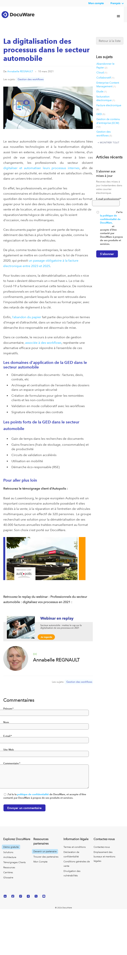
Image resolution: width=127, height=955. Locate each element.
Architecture (9, 861)
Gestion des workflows (31, 83)
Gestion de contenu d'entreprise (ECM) (108, 127)
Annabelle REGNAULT (20, 76)
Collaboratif (105, 82)
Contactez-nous (102, 851)
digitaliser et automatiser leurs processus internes (41, 173)
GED (100, 118)
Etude (101, 96)
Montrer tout (109, 147)
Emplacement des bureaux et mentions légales (104, 861)
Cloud (101, 77)
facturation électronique (105, 103)
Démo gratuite (11, 851)
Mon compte (96, 3)
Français (115, 3)
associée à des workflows (43, 347)
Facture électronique (108, 111)
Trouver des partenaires (45, 861)
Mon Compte (40, 866)
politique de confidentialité (33, 798)
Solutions (8, 857)
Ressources (9, 872)
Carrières (8, 877)
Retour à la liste (110, 45)
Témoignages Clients (14, 867)
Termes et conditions (75, 851)
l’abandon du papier (26, 322)
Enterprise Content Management (107, 89)
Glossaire (8, 882)
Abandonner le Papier (105, 70)
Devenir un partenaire (45, 856)
